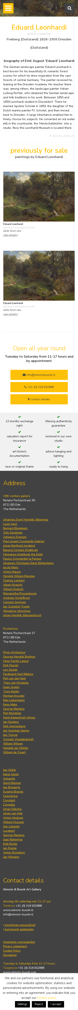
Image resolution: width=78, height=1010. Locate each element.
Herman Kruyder (14, 696)
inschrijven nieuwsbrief (19, 925)
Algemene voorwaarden (19, 942)
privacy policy (46, 998)
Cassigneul (10, 796)
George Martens (14, 709)
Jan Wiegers (11, 857)
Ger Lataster (11, 826)
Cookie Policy (12, 951)
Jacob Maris (10, 567)
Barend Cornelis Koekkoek (20, 550)
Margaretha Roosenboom (20, 593)
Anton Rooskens (14, 853)
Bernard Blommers (15, 528)
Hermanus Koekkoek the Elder (23, 554)
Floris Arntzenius (14, 652)
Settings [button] (22, 1004)
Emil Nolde (10, 844)
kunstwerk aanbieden (19, 929)
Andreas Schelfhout (16, 598)
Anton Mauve (12, 572)
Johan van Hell (12, 813)
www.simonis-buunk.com (19, 972)
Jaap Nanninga (12, 839)
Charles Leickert (14, 580)
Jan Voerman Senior (16, 731)
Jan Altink (9, 770)
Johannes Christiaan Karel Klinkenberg (28, 563)
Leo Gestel (10, 670)
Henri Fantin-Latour (16, 661)
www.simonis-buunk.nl (18, 910)
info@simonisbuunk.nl (40, 375)
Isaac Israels (11, 687)
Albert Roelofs (12, 585)
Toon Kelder (11, 691)
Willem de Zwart (14, 752)
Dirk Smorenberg (14, 726)
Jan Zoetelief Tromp (16, 607)
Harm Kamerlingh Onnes (19, 718)
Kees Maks (10, 704)
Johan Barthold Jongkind (19, 546)
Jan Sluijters (11, 722)
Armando (9, 779)
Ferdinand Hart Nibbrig (18, 674)
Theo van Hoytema (15, 683)
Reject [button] (39, 1004)
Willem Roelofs (13, 589)
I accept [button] (56, 1004)
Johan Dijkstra (12, 809)
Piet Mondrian (12, 713)
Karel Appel (11, 774)
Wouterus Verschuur (17, 611)
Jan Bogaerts (11, 787)
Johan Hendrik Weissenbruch (22, 615)
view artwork (10, 235)
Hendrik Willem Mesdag (19, 576)
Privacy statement (15, 946)
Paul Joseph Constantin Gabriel (23, 541)
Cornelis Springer (14, 602)
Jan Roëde (10, 848)
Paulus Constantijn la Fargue (22, 559)
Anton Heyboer (13, 818)
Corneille (9, 805)
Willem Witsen (13, 744)
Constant (9, 800)
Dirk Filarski (10, 665)
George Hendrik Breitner (19, 657)
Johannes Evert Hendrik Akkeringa (25, 520)
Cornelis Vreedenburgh (18, 739)
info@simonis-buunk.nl (18, 914)
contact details (40, 399)
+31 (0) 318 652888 (40, 387)
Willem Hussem (13, 822)
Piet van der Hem (14, 678)
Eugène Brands (13, 792)
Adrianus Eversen (14, 537)
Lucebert (9, 831)
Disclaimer (10, 955)
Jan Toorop (10, 735)
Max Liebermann (14, 700)
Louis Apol (10, 524)
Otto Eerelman (12, 533)
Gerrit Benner (12, 783)
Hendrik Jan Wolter (15, 748)
